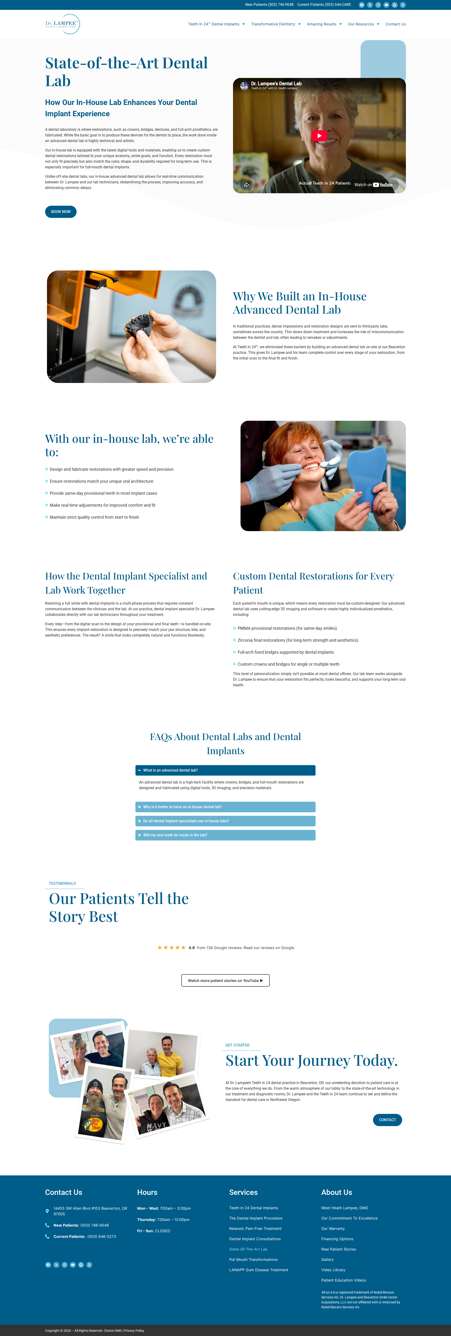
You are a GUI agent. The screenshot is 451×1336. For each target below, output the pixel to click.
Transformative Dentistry (273, 24)
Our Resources (361, 24)
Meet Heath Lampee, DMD (344, 1207)
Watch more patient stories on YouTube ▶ (225, 980)
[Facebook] (362, 5)
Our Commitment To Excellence (349, 1218)
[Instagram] (378, 5)
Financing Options (337, 1238)
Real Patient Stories (338, 1249)
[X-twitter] (370, 5)
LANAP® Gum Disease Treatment (258, 1269)
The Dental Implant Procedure (255, 1218)
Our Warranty (333, 1228)
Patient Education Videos (343, 1280)
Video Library (333, 1269)
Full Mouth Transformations (253, 1259)
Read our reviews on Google (269, 947)
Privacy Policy (134, 1330)
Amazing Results (321, 24)
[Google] (395, 5)
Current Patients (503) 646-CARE (323, 4)
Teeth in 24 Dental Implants (253, 1207)
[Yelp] (403, 5)
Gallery (327, 1259)
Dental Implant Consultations (255, 1238)
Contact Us (396, 24)
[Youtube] (386, 5)
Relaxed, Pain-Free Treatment (255, 1228)
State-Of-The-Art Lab (248, 1249)
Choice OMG (113, 1330)
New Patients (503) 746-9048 (270, 4)
